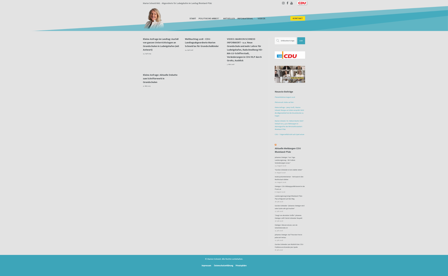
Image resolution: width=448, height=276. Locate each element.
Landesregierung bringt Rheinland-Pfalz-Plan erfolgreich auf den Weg (289, 197)
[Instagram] (283, 3)
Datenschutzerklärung (223, 265)
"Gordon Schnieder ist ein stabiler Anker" (288, 170)
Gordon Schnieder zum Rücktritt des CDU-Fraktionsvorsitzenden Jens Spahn (289, 245)
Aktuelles (229, 18)
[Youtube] (291, 3)
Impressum (206, 265)
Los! (301, 41)
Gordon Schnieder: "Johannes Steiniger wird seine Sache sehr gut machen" (289, 207)
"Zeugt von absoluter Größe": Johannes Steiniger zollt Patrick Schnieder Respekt (288, 216)
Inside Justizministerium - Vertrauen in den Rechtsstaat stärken (289, 178)
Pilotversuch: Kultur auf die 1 (284, 102)
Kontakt (298, 18)
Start (193, 18)
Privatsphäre (241, 265)
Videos (261, 18)
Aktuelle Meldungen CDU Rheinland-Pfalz (288, 150)
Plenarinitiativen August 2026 (285, 97)
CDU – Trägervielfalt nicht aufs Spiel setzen (289, 134)
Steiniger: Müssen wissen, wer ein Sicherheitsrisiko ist (286, 226)
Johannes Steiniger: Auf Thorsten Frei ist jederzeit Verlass (288, 236)
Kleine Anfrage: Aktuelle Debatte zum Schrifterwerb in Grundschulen (160, 78)
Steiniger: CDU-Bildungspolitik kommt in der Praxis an (290, 187)
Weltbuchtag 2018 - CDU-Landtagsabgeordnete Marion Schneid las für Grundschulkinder (202, 43)
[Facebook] (287, 3)
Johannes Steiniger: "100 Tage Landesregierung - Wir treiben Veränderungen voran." (285, 160)
